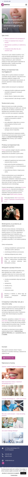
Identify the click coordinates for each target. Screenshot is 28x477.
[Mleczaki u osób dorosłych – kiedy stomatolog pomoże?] (12, 422)
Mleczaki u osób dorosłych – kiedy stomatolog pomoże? (13, 414)
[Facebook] (3, 463)
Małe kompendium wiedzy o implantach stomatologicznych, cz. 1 (14, 199)
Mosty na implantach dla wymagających (15, 38)
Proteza (4, 150)
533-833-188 (7, 1)
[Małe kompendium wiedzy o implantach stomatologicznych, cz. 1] (12, 390)
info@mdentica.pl (9, 460)
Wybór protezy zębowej (16, 194)
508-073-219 (8, 456)
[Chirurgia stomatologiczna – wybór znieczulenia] (12, 405)
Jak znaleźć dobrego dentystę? (10, 430)
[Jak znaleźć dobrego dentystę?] (12, 437)
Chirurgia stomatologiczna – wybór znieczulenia (14, 398)
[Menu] (26, 4)
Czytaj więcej (14, 475)
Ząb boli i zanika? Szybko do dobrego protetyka (14, 366)
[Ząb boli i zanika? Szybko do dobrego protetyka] (12, 373)
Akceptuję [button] (23, 473)
